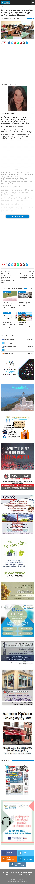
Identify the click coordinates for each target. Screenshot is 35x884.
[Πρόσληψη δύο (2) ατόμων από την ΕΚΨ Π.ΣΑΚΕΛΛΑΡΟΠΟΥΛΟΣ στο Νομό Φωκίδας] (10, 316)
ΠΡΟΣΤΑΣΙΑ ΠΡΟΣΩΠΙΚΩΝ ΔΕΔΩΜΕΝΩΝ (21, 872)
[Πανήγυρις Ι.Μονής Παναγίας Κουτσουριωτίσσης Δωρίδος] (25, 316)
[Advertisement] (17, 62)
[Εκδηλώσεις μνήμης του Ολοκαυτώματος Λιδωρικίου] (25, 296)
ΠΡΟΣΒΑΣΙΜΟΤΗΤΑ (10, 874)
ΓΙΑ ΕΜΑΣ (27, 874)
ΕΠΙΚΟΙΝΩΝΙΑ (20, 874)
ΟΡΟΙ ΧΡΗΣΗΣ (6, 872)
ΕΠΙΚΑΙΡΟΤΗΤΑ (30, 18)
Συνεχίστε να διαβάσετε (17, 216)
